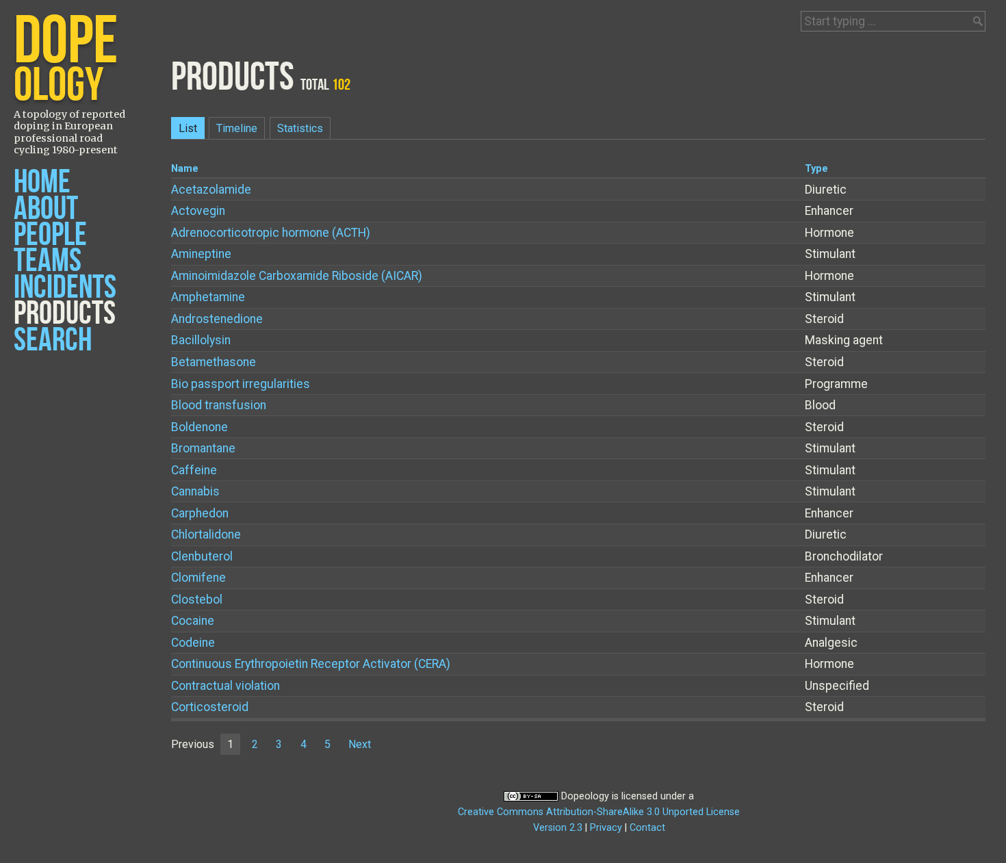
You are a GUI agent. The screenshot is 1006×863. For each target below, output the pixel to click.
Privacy (606, 828)
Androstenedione (217, 319)
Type (816, 169)
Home (42, 182)
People (50, 235)
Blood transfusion (218, 405)
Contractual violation (225, 686)
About (46, 209)
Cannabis (195, 491)
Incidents (65, 287)
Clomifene (198, 577)
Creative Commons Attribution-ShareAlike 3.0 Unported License (599, 812)
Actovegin (198, 211)
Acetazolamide (211, 189)
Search (53, 340)
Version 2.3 (557, 828)
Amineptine (201, 254)
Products (65, 313)
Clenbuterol (202, 556)
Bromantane (203, 448)
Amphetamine (208, 297)
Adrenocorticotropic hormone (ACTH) (270, 233)
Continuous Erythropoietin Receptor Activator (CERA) (310, 664)
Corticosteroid (209, 707)
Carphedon (200, 513)
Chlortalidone (206, 534)
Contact (647, 828)
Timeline (236, 128)
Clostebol (196, 599)
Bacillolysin (201, 340)
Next (359, 744)
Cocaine (192, 621)
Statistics (300, 128)
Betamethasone (213, 362)
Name (184, 169)
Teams (47, 261)
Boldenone (199, 427)
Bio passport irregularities (240, 384)
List (188, 128)
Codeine (193, 642)
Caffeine (194, 470)
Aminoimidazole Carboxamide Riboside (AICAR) (296, 276)
